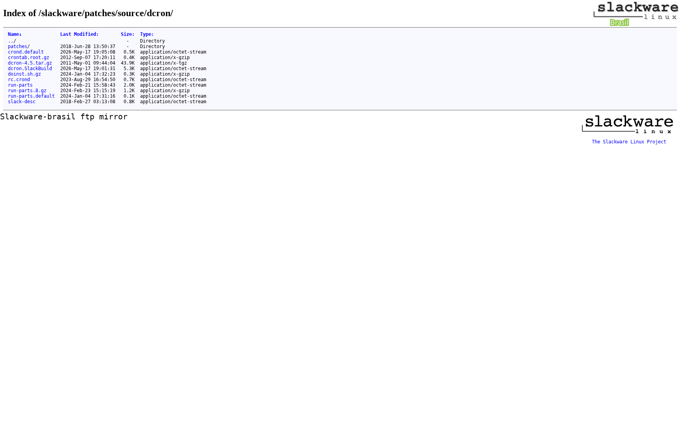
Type (147, 34)
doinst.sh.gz (24, 74)
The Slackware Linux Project (629, 142)
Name (15, 34)
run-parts (20, 85)
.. (10, 41)
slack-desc (21, 101)
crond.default (26, 52)
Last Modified (79, 34)
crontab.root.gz (28, 57)
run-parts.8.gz (27, 90)
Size (128, 34)
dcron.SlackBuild (30, 68)
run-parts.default (31, 96)
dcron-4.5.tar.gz (30, 63)
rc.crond (19, 79)
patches (17, 46)
